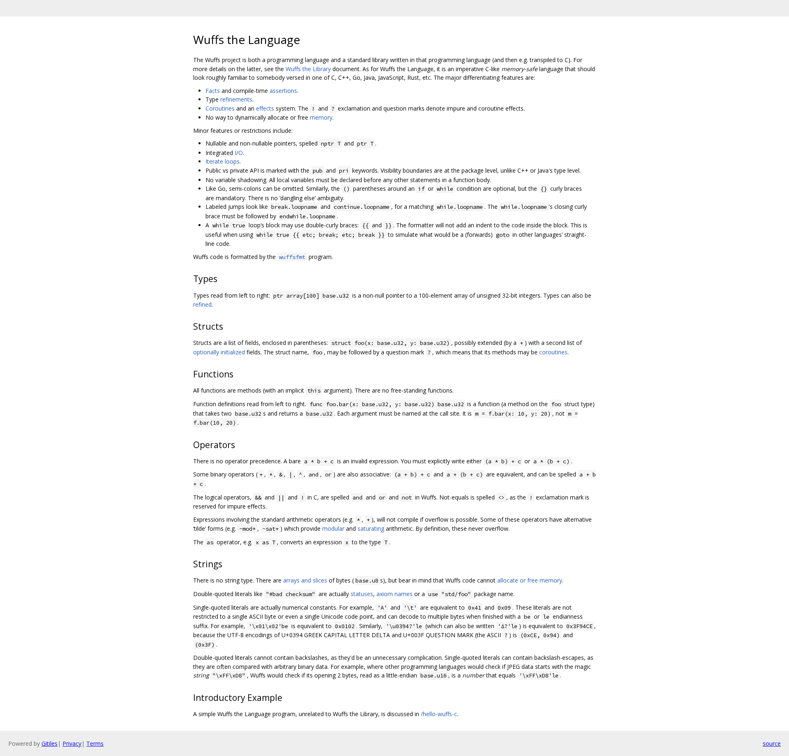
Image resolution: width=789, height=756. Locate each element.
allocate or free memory (529, 580)
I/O (239, 153)
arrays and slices (305, 580)
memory (321, 117)
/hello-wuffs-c (439, 714)
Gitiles (50, 743)
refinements (236, 99)
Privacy (71, 743)
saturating (371, 528)
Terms (95, 743)
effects (265, 108)
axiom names (394, 594)
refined (202, 304)
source (772, 743)
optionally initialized (219, 352)
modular (333, 528)
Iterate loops (222, 161)
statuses (362, 594)
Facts (212, 91)
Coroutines (220, 108)
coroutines (553, 352)
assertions (283, 91)
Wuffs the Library (308, 69)
